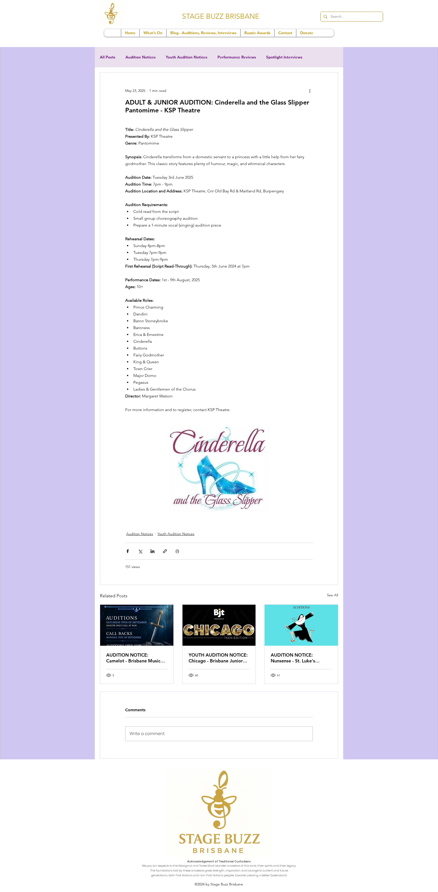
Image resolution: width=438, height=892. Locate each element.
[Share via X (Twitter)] (140, 551)
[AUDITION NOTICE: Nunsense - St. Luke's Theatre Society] (301, 625)
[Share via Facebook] (127, 551)
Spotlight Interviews (284, 57)
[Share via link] (164, 551)
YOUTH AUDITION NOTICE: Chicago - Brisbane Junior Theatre (218, 658)
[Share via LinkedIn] (152, 551)
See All (332, 595)
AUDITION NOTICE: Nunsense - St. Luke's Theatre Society (293, 658)
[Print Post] (177, 551)
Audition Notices (140, 57)
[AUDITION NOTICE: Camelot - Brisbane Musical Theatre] (136, 625)
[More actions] (310, 91)
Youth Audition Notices (186, 57)
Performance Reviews (236, 57)
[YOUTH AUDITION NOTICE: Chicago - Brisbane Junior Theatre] (219, 625)
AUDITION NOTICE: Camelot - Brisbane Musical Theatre (135, 658)
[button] (152, 33)
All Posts (107, 57)
